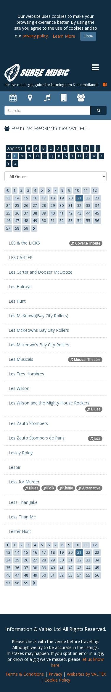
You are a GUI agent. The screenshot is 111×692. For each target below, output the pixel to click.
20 (70, 198)
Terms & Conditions (24, 674)
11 (86, 190)
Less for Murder (24, 482)
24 (8, 205)
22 (88, 198)
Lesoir (14, 467)
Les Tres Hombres (26, 374)
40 (53, 213)
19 (61, 198)
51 (53, 220)
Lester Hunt (20, 531)
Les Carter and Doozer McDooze (41, 272)
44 (88, 213)
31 (70, 205)
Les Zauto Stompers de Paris (37, 438)
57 (8, 228)
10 (77, 190)
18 (53, 198)
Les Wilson (19, 388)
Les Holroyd (20, 286)
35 (8, 213)
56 (97, 220)
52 (61, 220)
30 (61, 205)
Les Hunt (17, 301)
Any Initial (15, 148)
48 (26, 220)
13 (8, 198)
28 (44, 205)
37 (26, 213)
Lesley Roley (21, 452)
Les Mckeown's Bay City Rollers (39, 344)
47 (17, 220)
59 (26, 228)
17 (44, 198)
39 (44, 213)
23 (97, 198)
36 (17, 213)
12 (95, 190)
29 (53, 205)
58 (17, 228)
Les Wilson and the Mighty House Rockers (49, 403)
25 (17, 205)
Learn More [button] (64, 36)
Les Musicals (21, 359)
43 (79, 213)
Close (88, 36)
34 (97, 205)
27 (35, 205)
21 (79, 198)
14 (17, 198)
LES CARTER (21, 257)
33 (88, 205)
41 (61, 213)
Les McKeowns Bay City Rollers (39, 330)
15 (26, 198)
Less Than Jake (23, 502)
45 (97, 213)
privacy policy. (35, 36)
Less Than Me (22, 517)
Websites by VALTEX (86, 674)
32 (79, 205)
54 (79, 220)
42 (70, 213)
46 (8, 220)
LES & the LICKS (24, 243)
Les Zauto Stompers (28, 423)
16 (35, 198)
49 (35, 220)
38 (35, 213)
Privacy (55, 674)
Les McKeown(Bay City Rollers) (38, 315)
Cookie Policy (57, 680)
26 (26, 205)
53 (70, 220)
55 (88, 220)
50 (44, 220)
